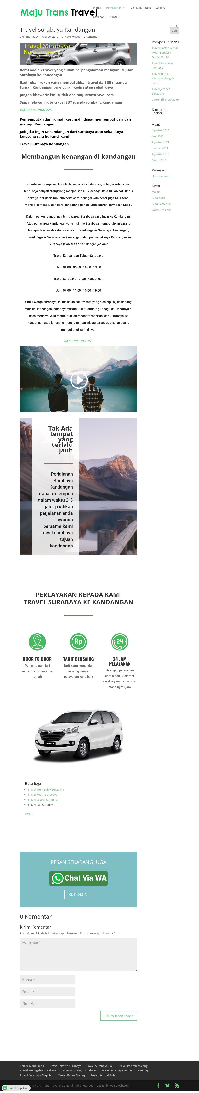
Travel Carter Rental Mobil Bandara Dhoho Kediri (165, 52)
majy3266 (32, 36)
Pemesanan (114, 8)
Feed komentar (161, 204)
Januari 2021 (160, 148)
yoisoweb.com (120, 1085)
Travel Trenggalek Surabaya (46, 789)
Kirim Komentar (119, 1015)
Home (97, 8)
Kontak (114, 17)
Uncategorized (71, 36)
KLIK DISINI (78, 894)
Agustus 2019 (160, 154)
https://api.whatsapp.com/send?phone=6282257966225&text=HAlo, (78, 869)
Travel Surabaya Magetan (36, 1075)
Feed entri (158, 198)
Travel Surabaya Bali (99, 1066)
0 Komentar (91, 36)
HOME (29, 814)
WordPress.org (161, 210)
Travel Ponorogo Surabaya (79, 1070)
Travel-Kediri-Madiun (104, 1075)
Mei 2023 (158, 136)
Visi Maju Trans (141, 8)
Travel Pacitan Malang (133, 1066)
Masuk (156, 192)
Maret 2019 (159, 160)
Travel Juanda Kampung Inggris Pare (163, 78)
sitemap (143, 1070)
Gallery (160, 8)
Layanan (99, 17)
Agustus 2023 (160, 130)
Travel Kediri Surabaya (42, 794)
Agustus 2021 (160, 142)
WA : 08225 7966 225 (78, 341)
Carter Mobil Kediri (32, 1066)
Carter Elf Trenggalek (165, 99)
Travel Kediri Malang (72, 1075)
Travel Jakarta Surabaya (43, 799)
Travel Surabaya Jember (117, 1070)
